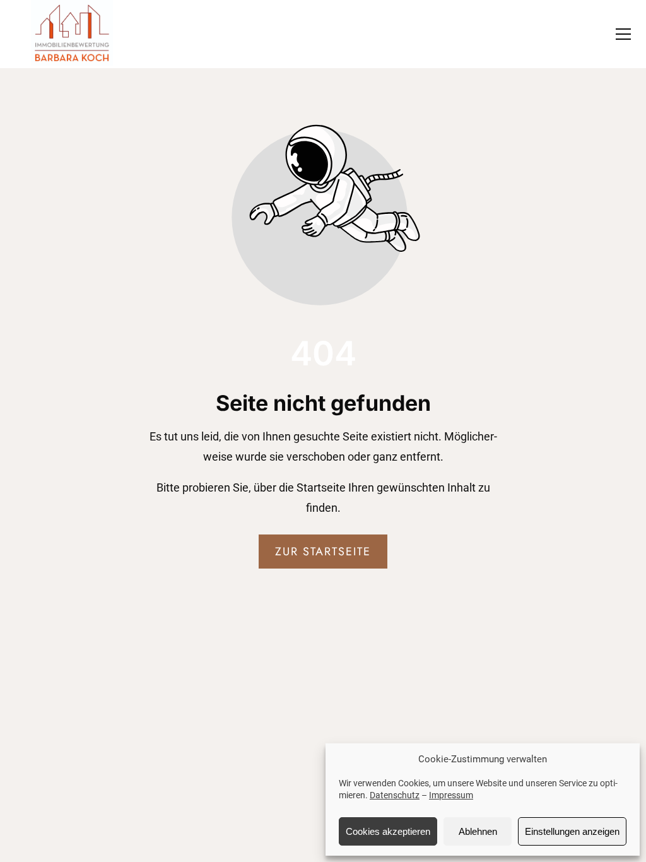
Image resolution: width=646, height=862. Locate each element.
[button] (623, 34)
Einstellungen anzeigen (572, 831)
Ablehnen (478, 831)
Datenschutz (395, 795)
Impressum (451, 795)
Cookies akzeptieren (388, 831)
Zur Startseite (323, 551)
